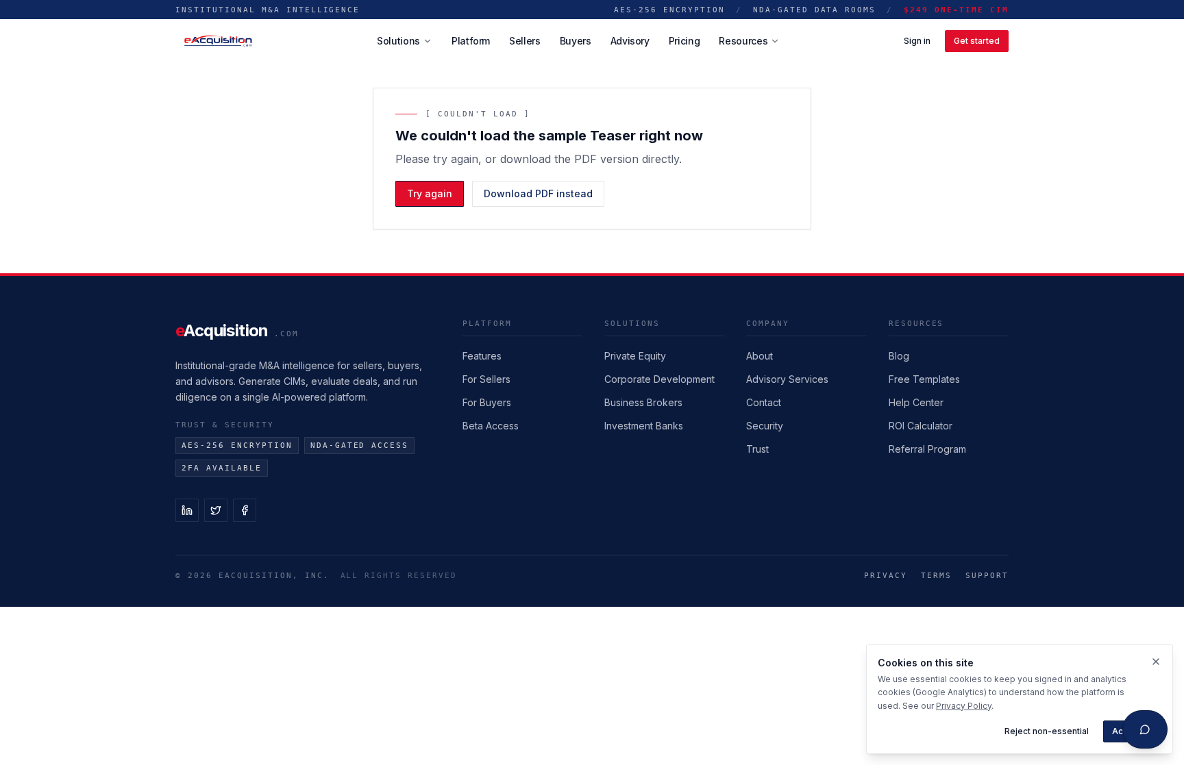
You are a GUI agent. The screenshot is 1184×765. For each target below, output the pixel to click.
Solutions (398, 41)
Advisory (630, 41)
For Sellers (486, 379)
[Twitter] (215, 510)
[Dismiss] (1155, 661)
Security (764, 425)
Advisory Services (787, 379)
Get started (977, 41)
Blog (899, 356)
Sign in (917, 41)
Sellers (525, 41)
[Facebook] (244, 510)
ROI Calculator (920, 425)
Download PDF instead (538, 193)
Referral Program (927, 449)
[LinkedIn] (187, 510)
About (759, 356)
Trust (757, 449)
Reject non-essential (1046, 731)
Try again (429, 193)
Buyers (575, 41)
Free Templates (924, 379)
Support (987, 575)
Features (482, 356)
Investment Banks (643, 425)
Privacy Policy (963, 706)
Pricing (684, 41)
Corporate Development (659, 379)
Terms (936, 575)
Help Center (916, 402)
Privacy (885, 575)
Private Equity (635, 356)
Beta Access (491, 425)
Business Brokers (643, 402)
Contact (763, 402)
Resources (743, 41)
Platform (471, 41)
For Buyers (487, 402)
